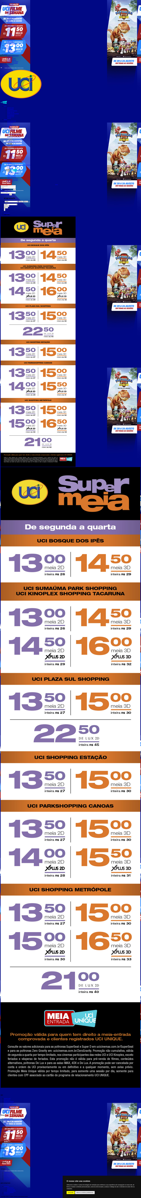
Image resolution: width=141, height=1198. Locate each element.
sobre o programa (11, 60)
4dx (8, 32)
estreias (9, 20)
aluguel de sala (18, 165)
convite (9, 14)
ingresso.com (10, 13)
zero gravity (10, 35)
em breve (9, 23)
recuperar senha (5, 191)
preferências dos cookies (10, 1104)
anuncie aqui (10, 4)
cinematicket (10, 165)
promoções (7, 38)
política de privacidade (13, 10)
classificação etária (8, 1102)
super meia (10, 41)
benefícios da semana (12, 61)
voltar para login (5, 194)
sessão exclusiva (26, 165)
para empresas (7, 48)
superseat (9, 33)
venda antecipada (11, 17)
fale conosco (10, 5)
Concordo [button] (70, 1192)
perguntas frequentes (12, 63)
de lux (8, 27)
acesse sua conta (11, 58)
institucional (10, 134)
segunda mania (11, 39)
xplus (8, 30)
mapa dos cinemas (12, 26)
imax (8, 29)
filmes (5, 16)
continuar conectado (7, 189)
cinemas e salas (8, 24)
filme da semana (11, 44)
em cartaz (9, 22)
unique (5, 54)
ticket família (10, 42)
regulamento (10, 64)
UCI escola (10, 52)
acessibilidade (10, 11)
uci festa (6, 45)
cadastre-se (10, 57)
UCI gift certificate (12, 51)
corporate (9, 49)
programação (17, 134)
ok (14, 189)
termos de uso (10, 8)
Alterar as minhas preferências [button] (84, 1192)
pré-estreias (10, 19)
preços (9, 36)
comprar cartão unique (13, 55)
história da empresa (12, 7)
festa (8, 47)
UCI (5, 2)
